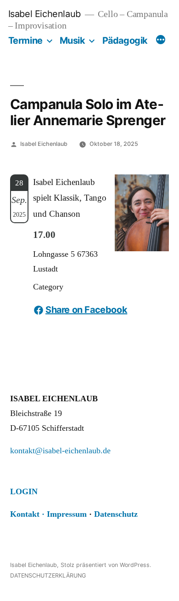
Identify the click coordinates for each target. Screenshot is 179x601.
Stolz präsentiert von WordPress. (106, 564)
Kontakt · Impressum (48, 514)
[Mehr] (160, 40)
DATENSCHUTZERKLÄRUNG (48, 575)
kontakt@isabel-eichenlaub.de (60, 450)
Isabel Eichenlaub (44, 13)
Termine (25, 40)
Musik (72, 40)
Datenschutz (116, 514)
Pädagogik (125, 40)
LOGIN (24, 491)
